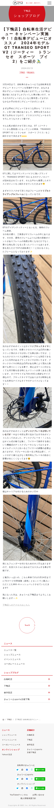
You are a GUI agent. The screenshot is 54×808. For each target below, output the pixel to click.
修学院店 (8, 693)
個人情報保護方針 (28, 798)
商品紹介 (31, 72)
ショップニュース (12, 655)
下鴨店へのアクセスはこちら (16, 605)
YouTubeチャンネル (19, 795)
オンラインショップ (11, 749)
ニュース (6, 730)
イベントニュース (12, 659)
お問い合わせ (38, 795)
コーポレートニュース (14, 664)
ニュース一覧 (10, 650)
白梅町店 (8, 679)
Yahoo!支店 (7, 754)
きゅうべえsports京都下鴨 (17, 699)
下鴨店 (22, 72)
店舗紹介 (31, 730)
